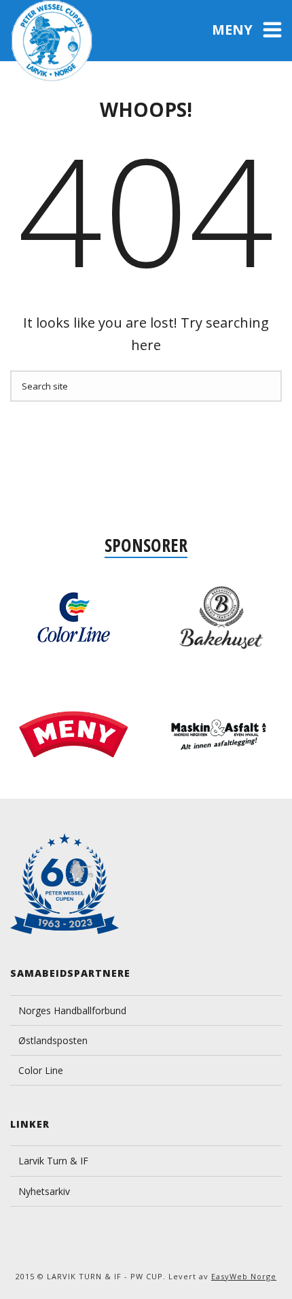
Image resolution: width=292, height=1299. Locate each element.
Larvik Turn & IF (53, 1160)
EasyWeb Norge (243, 1276)
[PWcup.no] (52, 41)
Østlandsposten (53, 1040)
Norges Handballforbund (72, 1010)
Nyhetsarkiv (44, 1191)
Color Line (40, 1070)
